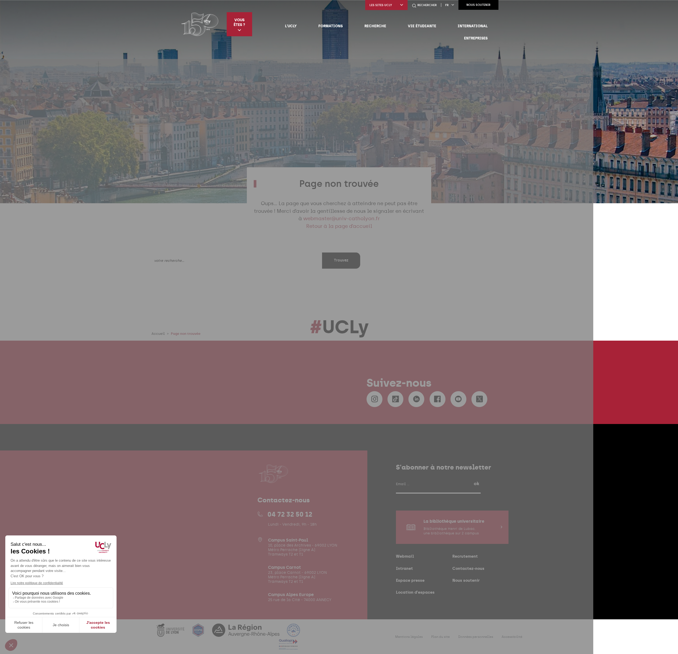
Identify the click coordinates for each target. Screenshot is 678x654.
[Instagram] (374, 399)
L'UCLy (291, 26)
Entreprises (476, 38)
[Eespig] (199, 633)
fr (447, 5)
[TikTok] (395, 399)
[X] (479, 399)
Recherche (375, 26)
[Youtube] (458, 399)
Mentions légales (409, 637)
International (473, 26)
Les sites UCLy (380, 5)
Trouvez (341, 260)
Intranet (404, 568)
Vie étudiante (422, 26)
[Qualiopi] (288, 646)
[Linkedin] (416, 399)
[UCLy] (200, 24)
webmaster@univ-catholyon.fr (341, 218)
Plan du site (440, 637)
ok (476, 483)
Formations (330, 26)
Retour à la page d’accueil (339, 226)
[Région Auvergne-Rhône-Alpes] (246, 633)
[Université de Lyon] (171, 633)
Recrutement (465, 556)
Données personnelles (475, 637)
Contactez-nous (468, 568)
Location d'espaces (415, 592)
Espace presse (410, 580)
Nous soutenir (478, 5)
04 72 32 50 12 (289, 514)
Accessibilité (512, 637)
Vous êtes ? (239, 22)
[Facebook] (437, 399)
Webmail (405, 556)
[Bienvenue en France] (293, 633)
